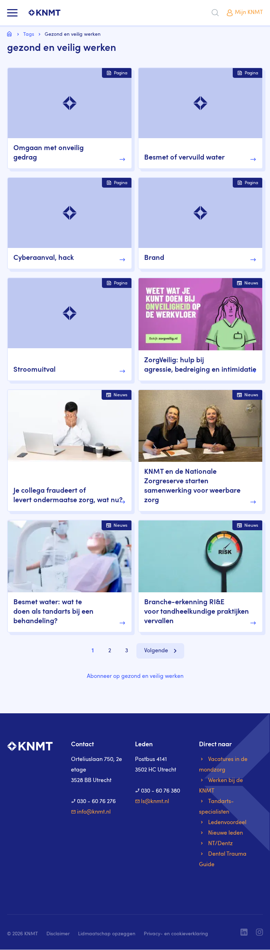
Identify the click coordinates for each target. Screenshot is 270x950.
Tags (28, 34)
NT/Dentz (220, 844)
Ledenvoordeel (227, 823)
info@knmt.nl (94, 812)
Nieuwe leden (225, 833)
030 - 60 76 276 (96, 801)
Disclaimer (58, 933)
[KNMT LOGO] (44, 12)
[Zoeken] (215, 12)
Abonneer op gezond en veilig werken (135, 676)
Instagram (259, 932)
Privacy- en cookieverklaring (176, 933)
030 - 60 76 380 (160, 791)
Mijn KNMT (249, 12)
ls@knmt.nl (155, 801)
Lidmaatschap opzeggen (106, 933)
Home (10, 33)
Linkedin (244, 932)
